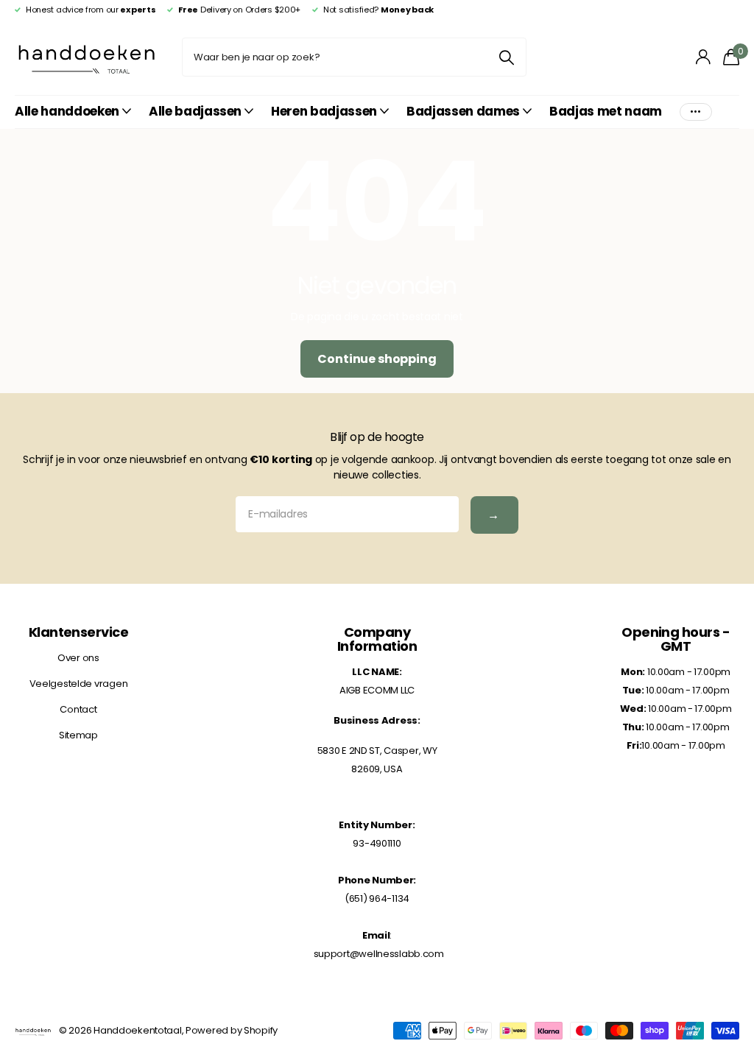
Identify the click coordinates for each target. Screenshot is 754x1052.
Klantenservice (78, 632)
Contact (78, 709)
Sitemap (78, 735)
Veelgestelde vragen (78, 684)
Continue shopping (376, 358)
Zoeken (506, 57)
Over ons (78, 658)
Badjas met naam (605, 111)
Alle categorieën (73, 112)
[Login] (703, 57)
